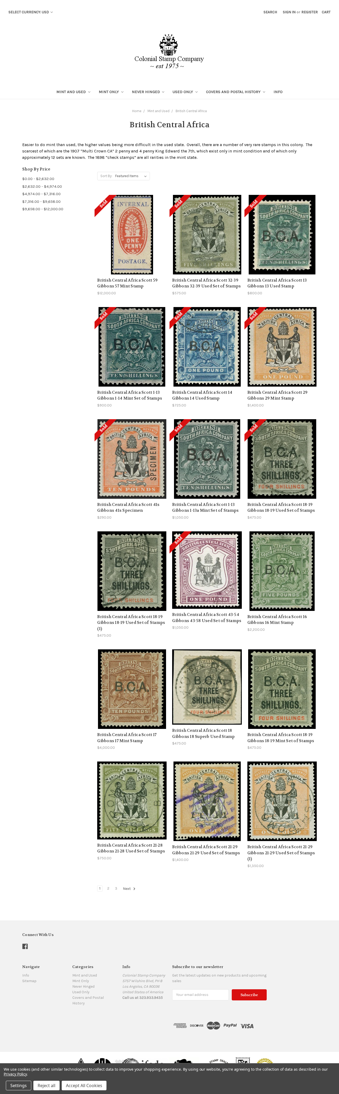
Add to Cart (131, 580)
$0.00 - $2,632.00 (38, 178)
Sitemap (29, 981)
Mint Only (109, 91)
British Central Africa (191, 111)
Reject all (46, 1085)
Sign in (289, 12)
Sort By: (106, 176)
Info (278, 91)
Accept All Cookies (84, 1085)
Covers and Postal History (234, 91)
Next (127, 888)
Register (309, 12)
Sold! (132, 241)
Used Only (183, 91)
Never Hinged (146, 91)
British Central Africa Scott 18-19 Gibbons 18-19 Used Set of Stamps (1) (131, 622)
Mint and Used (71, 91)
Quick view (132, 222)
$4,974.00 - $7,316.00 (41, 193)
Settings (18, 1085)
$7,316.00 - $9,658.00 (41, 201)
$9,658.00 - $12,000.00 (42, 209)
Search (270, 12)
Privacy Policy (15, 1074)
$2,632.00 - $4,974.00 (42, 186)
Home (136, 111)
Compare (130, 232)
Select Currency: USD (29, 12)
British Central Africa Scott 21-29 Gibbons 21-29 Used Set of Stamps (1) (281, 852)
